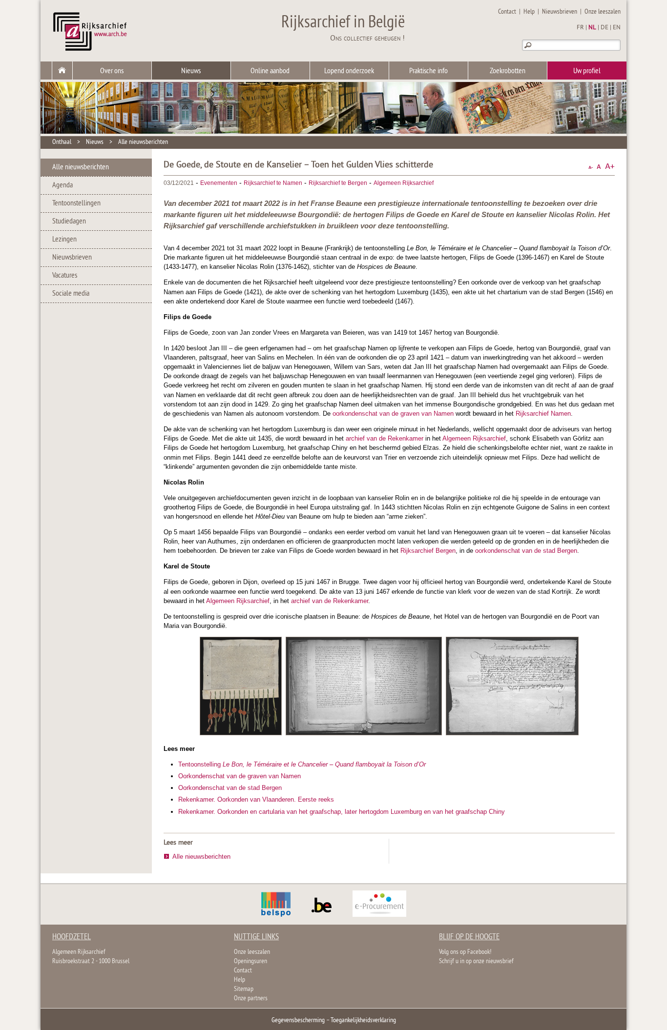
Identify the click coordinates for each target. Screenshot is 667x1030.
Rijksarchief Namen (543, 413)
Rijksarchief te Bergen (338, 183)
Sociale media (70, 294)
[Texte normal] (599, 166)
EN (617, 28)
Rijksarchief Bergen (428, 550)
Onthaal (61, 142)
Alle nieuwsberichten (143, 142)
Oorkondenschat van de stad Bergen (230, 787)
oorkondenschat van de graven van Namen (393, 413)
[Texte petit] (590, 166)
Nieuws (191, 71)
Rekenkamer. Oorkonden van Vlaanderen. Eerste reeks (256, 799)
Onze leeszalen (602, 12)
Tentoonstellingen (76, 203)
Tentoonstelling (302, 764)
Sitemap (243, 989)
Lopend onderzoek (349, 71)
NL (592, 28)
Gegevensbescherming (298, 1020)
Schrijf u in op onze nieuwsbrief (476, 961)
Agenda (62, 185)
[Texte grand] (610, 166)
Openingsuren (250, 961)
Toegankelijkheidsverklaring (363, 1020)
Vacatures (64, 276)
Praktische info (428, 71)
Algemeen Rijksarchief (404, 183)
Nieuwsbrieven (559, 12)
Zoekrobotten (507, 71)
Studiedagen (69, 221)
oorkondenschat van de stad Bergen (526, 550)
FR (580, 28)
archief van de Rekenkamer (384, 438)
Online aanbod (270, 71)
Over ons (112, 71)
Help (529, 12)
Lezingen (64, 239)
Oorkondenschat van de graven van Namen (239, 776)
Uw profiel (587, 71)
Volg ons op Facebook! (465, 952)
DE (604, 28)
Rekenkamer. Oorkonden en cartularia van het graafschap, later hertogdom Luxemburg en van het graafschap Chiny (341, 811)
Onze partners (251, 998)
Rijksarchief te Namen (273, 183)
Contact (507, 12)
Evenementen (218, 183)
